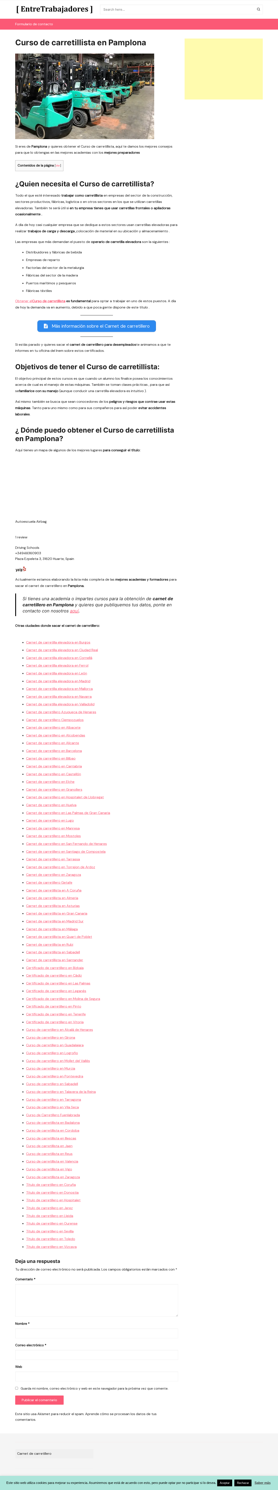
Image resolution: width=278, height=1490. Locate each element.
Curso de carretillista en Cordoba (52, 1130)
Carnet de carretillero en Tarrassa (53, 859)
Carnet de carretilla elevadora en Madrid (58, 681)
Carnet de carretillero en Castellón (53, 774)
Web (18, 1367)
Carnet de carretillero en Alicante (52, 743)
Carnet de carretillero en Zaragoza (53, 874)
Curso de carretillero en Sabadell (52, 1084)
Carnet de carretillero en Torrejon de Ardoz (60, 867)
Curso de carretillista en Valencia (52, 1161)
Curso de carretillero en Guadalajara (55, 1045)
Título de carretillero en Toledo (50, 1239)
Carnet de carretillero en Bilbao (51, 758)
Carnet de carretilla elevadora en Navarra (59, 696)
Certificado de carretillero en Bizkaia (55, 968)
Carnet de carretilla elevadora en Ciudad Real (62, 650)
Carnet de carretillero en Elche (50, 781)
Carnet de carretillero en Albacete (53, 727)
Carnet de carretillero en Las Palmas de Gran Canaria (68, 813)
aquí (74, 611)
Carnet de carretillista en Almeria (52, 898)
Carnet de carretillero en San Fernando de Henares (66, 843)
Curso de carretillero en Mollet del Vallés (58, 1061)
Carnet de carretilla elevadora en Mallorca (59, 688)
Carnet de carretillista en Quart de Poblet (59, 936)
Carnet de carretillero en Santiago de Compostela (66, 851)
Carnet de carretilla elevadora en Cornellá (59, 658)
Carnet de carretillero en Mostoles (53, 836)
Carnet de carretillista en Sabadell (53, 952)
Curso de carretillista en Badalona (53, 1122)
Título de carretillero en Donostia (52, 1192)
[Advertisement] (224, 69)
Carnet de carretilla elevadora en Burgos (58, 642)
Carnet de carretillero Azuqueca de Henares (61, 712)
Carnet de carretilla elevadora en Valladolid (60, 704)
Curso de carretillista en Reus (49, 1153)
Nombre (22, 1323)
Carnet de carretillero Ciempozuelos (55, 720)
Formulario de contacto (34, 24)
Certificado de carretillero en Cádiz (54, 975)
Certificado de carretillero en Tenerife (56, 1014)
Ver (58, 165)
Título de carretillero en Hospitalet (53, 1200)
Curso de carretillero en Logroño (52, 1053)
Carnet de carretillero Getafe (49, 882)
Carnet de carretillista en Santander (54, 960)
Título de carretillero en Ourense (52, 1223)
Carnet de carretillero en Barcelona (54, 750)
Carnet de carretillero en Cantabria (54, 766)
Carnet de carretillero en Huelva (51, 805)
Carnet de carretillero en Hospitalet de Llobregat (65, 797)
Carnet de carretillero (34, 1453)
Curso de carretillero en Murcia (50, 1068)
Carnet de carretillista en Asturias (53, 905)
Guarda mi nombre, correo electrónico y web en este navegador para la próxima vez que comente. (94, 1388)
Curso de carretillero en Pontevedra (54, 1076)
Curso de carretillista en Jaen (49, 1146)
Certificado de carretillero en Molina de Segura (63, 998)
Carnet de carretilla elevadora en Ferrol (57, 665)
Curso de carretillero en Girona (50, 1037)
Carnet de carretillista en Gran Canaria (56, 913)
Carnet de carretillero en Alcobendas (55, 735)
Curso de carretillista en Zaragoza (53, 1177)
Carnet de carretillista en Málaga (52, 929)
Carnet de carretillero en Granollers (54, 789)
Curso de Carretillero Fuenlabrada (53, 1115)
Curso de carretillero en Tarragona (53, 1099)
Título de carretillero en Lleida (49, 1216)
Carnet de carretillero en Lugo (50, 820)
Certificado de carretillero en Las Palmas (58, 983)
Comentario (25, 1279)
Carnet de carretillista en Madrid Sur (55, 921)
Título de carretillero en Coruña (51, 1184)
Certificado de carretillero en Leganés (56, 991)
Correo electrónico (30, 1345)
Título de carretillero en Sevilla (50, 1231)
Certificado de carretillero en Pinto (53, 1006)
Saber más (263, 1483)
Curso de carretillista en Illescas (51, 1138)
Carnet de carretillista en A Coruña (53, 890)
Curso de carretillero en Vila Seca (52, 1107)
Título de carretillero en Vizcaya (51, 1246)
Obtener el (40, 301)
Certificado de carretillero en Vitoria (55, 1022)
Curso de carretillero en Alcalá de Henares (59, 1029)
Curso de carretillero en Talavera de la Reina (61, 1091)
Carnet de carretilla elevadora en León (56, 673)
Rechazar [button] (243, 1483)
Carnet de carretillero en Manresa (53, 828)
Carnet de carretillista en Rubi (49, 944)
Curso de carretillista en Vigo (49, 1169)
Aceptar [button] (225, 1483)
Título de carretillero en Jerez (49, 1208)
